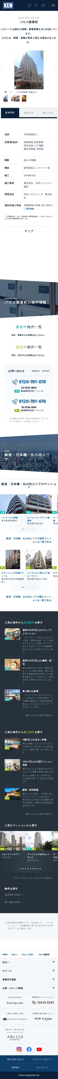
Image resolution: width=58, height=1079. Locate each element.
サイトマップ (42, 1067)
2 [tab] (25, 529)
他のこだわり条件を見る (38, 715)
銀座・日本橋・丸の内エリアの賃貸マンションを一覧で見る (29, 540)
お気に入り (36, 5)
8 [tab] (35, 868)
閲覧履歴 (29, 5)
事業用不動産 (9, 979)
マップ (40, 391)
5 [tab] (32, 529)
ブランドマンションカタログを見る (32, 878)
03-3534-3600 (29, 387)
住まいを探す (28, 954)
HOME (4, 954)
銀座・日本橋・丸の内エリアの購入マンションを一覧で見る (29, 598)
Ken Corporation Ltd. (8, 5)
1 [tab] (22, 529)
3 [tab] (27, 529)
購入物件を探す (13, 902)
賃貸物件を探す (13, 894)
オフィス (7, 971)
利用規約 (15, 1067)
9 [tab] (37, 868)
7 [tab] (32, 868)
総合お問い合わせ (15, 1059)
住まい (15, 954)
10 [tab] (40, 868)
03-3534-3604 (29, 407)
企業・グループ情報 (12, 988)
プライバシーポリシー (42, 1059)
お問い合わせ (43, 5)
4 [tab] (30, 529)
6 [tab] (35, 529)
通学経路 (30, 209)
